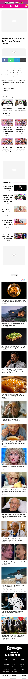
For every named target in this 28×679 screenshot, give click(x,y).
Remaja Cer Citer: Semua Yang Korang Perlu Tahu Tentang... (21, 110)
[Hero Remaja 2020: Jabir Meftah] (20, 188)
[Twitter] (12, 655)
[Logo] (14, 6)
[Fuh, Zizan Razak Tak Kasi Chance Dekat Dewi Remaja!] (20, 236)
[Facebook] (6, 655)
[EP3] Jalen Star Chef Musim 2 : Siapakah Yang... (20, 129)
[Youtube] (19, 655)
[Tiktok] (15, 655)
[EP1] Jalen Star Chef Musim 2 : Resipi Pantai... (20, 149)
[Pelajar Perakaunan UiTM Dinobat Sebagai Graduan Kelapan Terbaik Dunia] (20, 222)
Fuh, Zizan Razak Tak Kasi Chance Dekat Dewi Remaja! (8, 236)
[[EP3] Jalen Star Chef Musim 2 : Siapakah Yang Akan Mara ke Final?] (21, 122)
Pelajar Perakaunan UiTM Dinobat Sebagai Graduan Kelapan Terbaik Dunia (8, 224)
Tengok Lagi (14, 275)
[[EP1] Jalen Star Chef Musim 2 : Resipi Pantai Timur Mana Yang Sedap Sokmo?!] (21, 141)
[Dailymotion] (22, 655)
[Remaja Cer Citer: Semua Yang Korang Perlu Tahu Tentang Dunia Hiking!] (21, 102)
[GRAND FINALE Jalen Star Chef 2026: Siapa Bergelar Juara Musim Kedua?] (7, 122)
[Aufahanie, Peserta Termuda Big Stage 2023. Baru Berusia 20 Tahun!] (20, 209)
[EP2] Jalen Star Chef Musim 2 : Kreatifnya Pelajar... (7, 149)
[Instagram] (9, 655)
